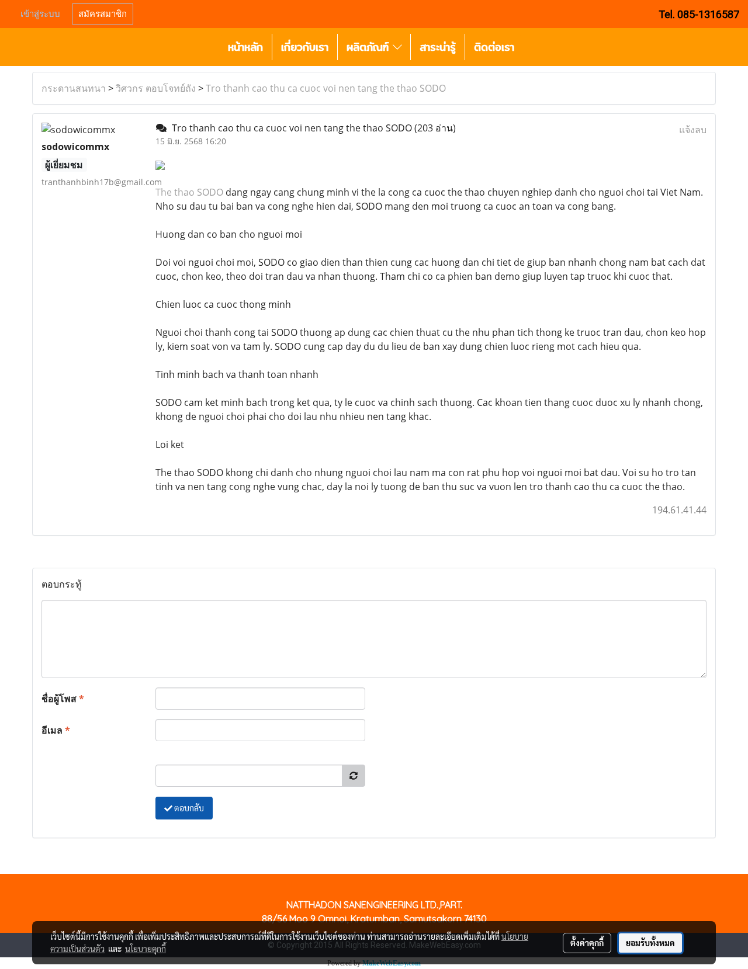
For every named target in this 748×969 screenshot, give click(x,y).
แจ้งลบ (693, 129)
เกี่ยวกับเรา (304, 47)
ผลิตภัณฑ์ (370, 47)
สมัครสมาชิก (102, 14)
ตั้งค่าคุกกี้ (587, 942)
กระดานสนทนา (73, 88)
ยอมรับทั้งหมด (650, 942)
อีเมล (55, 730)
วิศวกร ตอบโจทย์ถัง (156, 88)
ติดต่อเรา (494, 47)
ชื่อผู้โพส (62, 698)
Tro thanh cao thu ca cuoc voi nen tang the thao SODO (326, 88)
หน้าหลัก (245, 47)
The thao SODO (189, 192)
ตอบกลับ (188, 808)
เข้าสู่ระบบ (40, 14)
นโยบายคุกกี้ (145, 948)
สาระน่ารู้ (438, 47)
